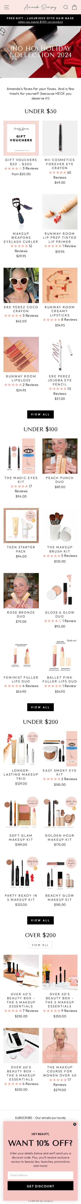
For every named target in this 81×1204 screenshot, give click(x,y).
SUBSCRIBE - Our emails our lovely (40, 1118)
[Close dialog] (74, 1124)
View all (40, 414)
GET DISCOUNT (40, 1185)
